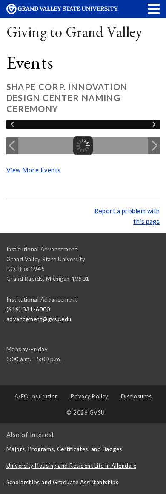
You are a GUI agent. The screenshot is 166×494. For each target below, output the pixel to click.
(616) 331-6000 (28, 309)
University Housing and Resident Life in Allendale (71, 465)
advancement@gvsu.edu (39, 319)
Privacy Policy (89, 396)
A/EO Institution (36, 396)
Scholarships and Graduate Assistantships (62, 482)
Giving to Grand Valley (74, 31)
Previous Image (12, 145)
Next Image (154, 145)
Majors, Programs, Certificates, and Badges (64, 449)
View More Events (33, 170)
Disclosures (136, 396)
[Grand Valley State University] (62, 12)
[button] (154, 8)
